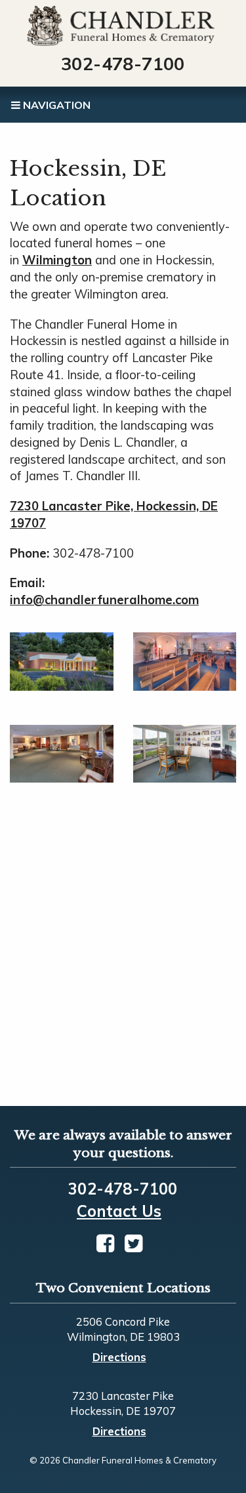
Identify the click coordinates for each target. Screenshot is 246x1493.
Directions (119, 1357)
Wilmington (57, 260)
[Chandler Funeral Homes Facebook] (105, 1243)
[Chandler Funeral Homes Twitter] (133, 1243)
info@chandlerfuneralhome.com (104, 599)
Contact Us (119, 1211)
